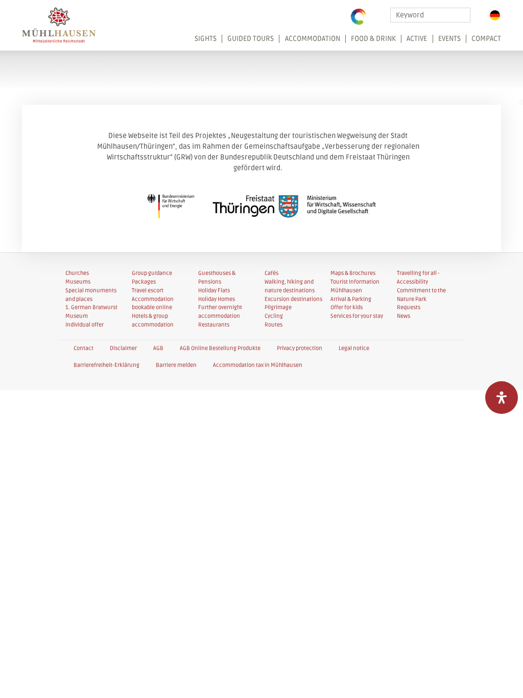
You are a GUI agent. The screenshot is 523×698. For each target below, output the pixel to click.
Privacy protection (299, 348)
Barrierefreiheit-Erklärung (106, 365)
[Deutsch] (495, 15)
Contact (83, 348)
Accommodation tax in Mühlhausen (257, 365)
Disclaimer (123, 348)
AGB (158, 348)
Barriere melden (176, 365)
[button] (345, 42)
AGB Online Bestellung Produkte (220, 348)
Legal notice (354, 348)
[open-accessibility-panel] (501, 397)
